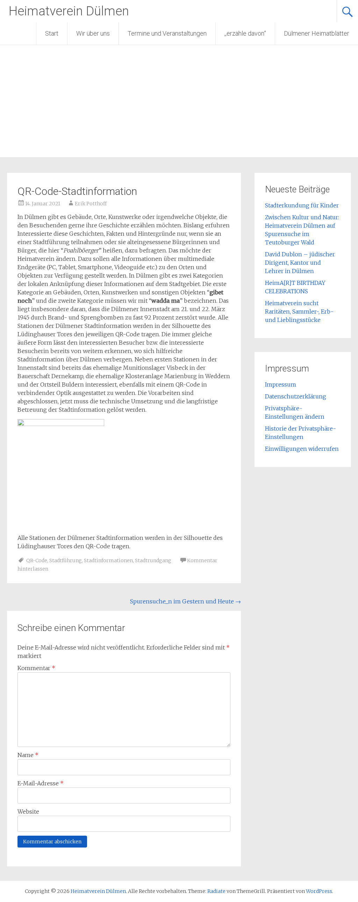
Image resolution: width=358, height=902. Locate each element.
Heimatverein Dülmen (69, 11)
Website (28, 811)
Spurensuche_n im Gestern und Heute (185, 601)
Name (27, 754)
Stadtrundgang (153, 560)
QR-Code (36, 560)
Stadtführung (65, 560)
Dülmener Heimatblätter (316, 33)
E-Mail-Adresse (40, 783)
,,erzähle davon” (245, 33)
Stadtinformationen (108, 560)
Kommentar (36, 668)
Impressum (280, 384)
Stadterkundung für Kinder (302, 205)
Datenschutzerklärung (295, 396)
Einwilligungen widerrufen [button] (302, 448)
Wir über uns (93, 33)
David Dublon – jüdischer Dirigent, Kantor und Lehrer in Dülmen (300, 262)
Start (51, 33)
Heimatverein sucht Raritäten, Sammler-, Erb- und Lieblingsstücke (299, 311)
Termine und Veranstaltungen (167, 33)
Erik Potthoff (91, 203)
